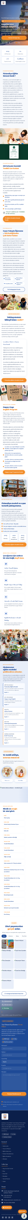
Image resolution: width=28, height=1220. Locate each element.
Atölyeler (5, 1159)
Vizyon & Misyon (7, 1148)
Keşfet (6, 692)
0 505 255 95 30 (8, 1195)
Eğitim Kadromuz (7, 1151)
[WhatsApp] (6, 1217)
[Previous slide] (2, 42)
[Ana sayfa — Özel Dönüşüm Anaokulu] (3, 3)
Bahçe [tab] (17, 936)
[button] (14, 42)
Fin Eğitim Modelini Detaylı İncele (12, 219)
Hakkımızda (5, 1146)
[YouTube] (12, 1217)
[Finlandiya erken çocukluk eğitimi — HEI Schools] (24, 1216)
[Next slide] (6, 42)
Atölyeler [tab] (10, 936)
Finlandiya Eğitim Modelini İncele (14, 380)
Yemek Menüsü (6, 1179)
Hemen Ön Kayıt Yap (14, 38)
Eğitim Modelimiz (7, 1156)
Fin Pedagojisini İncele (14, 289)
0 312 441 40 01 (7, 1197)
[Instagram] (3, 1217)
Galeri (4, 1181)
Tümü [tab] (4, 936)
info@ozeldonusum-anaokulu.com (12, 1200)
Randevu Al (7, 1207)
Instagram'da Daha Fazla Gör (14, 993)
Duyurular (5, 1173)
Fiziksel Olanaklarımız (8, 1153)
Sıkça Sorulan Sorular (8, 1168)
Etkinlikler (5, 1176)
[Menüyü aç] (25, 3)
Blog (4, 1171)
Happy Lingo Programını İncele (14, 472)
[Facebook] (9, 1217)
